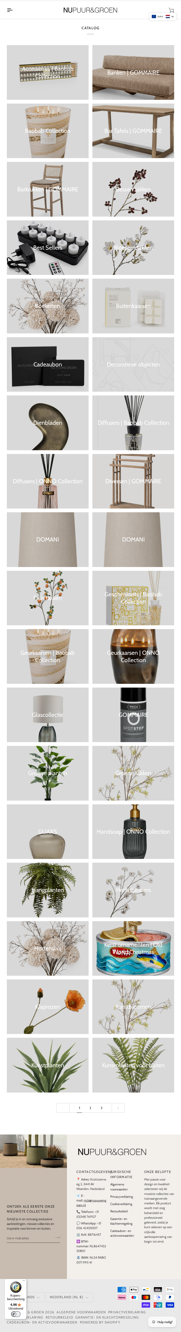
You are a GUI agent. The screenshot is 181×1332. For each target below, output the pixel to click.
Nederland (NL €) (67, 1297)
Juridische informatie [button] (121, 1174)
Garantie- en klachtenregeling (107, 1317)
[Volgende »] (118, 1108)
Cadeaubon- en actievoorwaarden (42, 1322)
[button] (162, 16)
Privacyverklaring (121, 1196)
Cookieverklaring (121, 1204)
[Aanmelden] (56, 1237)
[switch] (16, 1314)
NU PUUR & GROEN (27, 1312)
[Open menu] (14, 10)
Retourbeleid (119, 1211)
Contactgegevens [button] (91, 1172)
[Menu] (24, 1282)
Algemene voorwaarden (81, 1312)
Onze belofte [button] (157, 1172)
